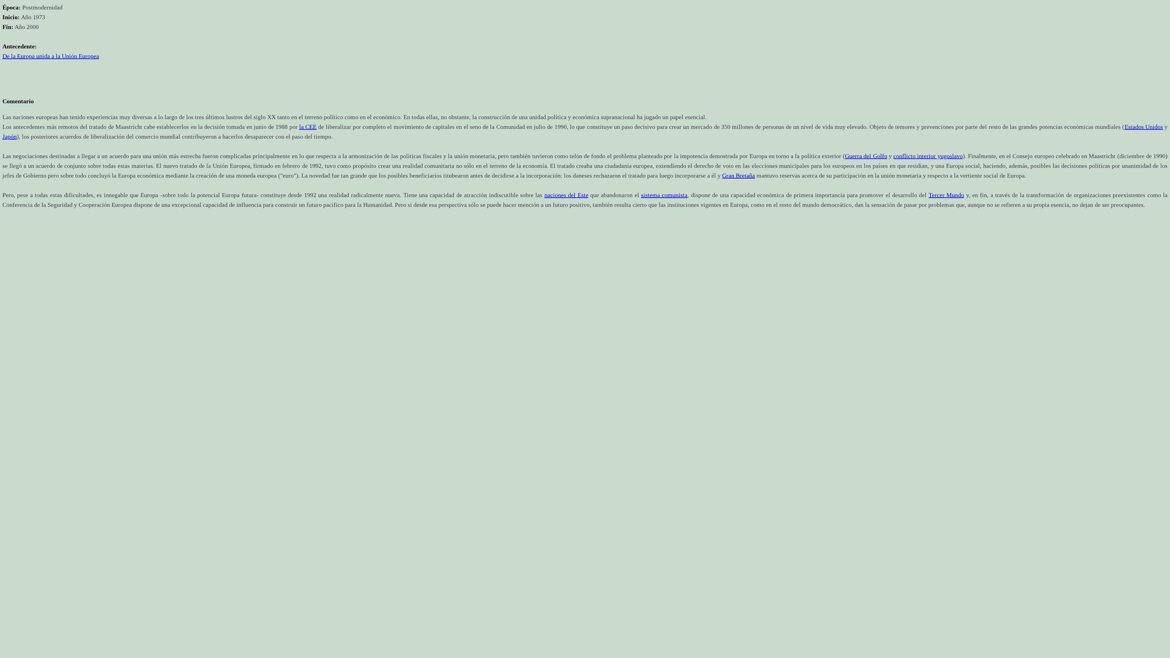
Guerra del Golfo (866, 156)
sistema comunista (664, 195)
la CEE (308, 126)
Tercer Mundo (946, 195)
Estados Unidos (1144, 126)
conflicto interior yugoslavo (928, 156)
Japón (9, 136)
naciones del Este (566, 195)
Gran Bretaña (738, 175)
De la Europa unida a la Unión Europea (50, 56)
